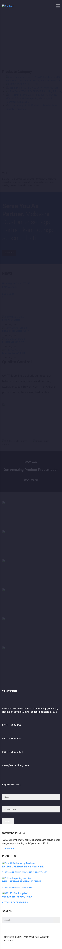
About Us (9, 848)
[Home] (8, 6)
